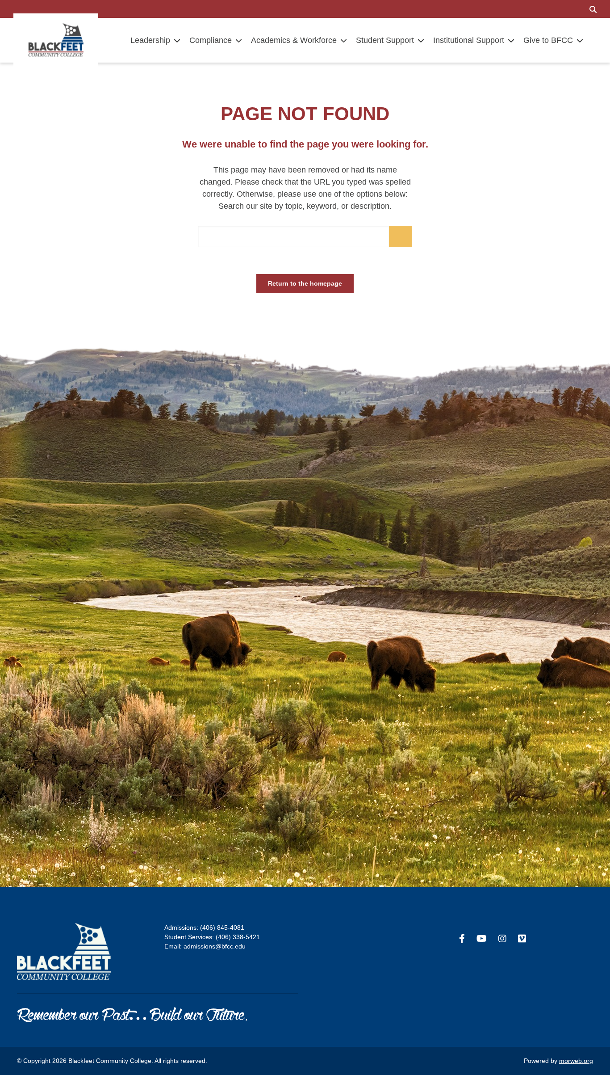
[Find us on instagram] (502, 938)
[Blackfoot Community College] (55, 39)
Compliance (210, 40)
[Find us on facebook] (462, 938)
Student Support (385, 40)
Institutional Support (468, 40)
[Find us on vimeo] (522, 938)
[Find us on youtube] (481, 938)
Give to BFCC (548, 40)
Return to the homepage (305, 283)
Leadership (150, 40)
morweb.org (576, 1060)
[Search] (593, 9)
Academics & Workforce (294, 40)
